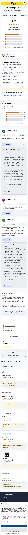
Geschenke (19, 406)
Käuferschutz (6, 499)
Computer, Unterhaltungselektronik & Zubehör (12, 486)
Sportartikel (5, 447)
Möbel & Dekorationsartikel (18, 445)
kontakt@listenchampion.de (11, 328)
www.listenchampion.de (10, 326)
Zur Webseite (13, 336)
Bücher (4, 383)
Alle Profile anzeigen (13, 355)
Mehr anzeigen (8, 332)
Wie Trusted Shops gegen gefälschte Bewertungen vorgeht (12, 96)
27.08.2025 (5, 246)
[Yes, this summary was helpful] (23, 86)
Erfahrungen (13, 15)
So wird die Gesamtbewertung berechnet (14, 47)
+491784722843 (8, 324)
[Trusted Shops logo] (14, 3)
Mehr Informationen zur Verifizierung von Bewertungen (14, 312)
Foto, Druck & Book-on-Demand (9, 385)
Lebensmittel (21, 424)
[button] (3, 3)
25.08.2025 (12, 224)
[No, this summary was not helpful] (25, 86)
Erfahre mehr (13, 366)
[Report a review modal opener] (24, 144)
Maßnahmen (9, 297)
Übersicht (5, 15)
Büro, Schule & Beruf (7, 346)
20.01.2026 (12, 135)
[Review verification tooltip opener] (21, 8)
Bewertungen (6, 501)
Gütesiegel (5, 497)
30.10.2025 (12, 204)
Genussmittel (5, 426)
